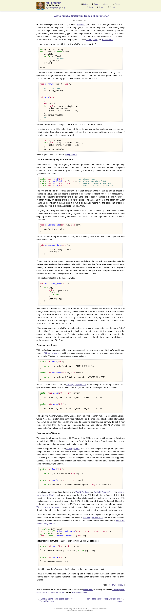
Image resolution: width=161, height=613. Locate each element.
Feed (106, 4)
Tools (91, 7)
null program (53, 3)
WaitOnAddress (82, 492)
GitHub (112, 7)
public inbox (88, 590)
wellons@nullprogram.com (54, 7)
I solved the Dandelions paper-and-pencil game (104, 600)
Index (85, 4)
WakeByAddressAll (102, 492)
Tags (96, 4)
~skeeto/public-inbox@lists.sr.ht (55, 9)
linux (114, 585)
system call (76, 384)
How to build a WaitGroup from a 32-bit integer (80, 16)
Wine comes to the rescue (48, 507)
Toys (101, 7)
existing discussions (80, 592)
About (117, 4)
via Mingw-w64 (72, 449)
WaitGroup (81, 24)
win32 (120, 585)
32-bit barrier (107, 40)
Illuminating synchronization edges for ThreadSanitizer (56, 600)
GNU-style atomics (52, 353)
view (67, 9)
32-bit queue (91, 40)
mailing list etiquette (58, 592)
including (93, 518)
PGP (64, 7)
